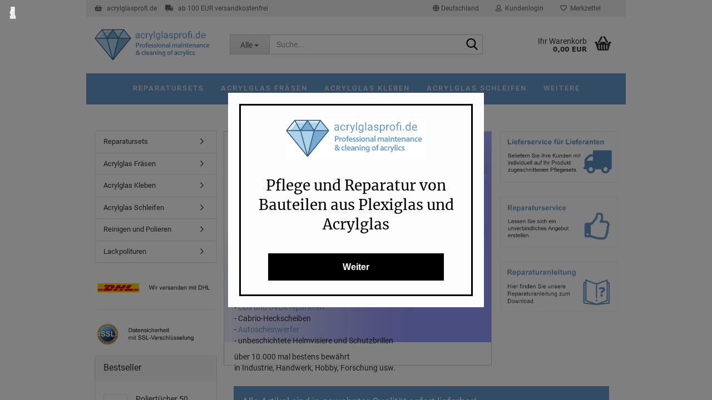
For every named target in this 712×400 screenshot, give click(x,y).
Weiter (356, 267)
